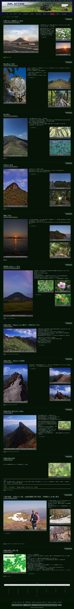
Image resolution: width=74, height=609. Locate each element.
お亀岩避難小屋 (8, 543)
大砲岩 (7, 404)
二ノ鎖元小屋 (8, 354)
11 (18, 589)
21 (46, 591)
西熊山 (24, 543)
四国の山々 (18, 22)
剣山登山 (6, 114)
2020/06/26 (6, 22)
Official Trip (11, 22)
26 (27, 593)
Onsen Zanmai (48, 0)
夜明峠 (7, 451)
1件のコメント (69, 62)
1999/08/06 (6, 552)
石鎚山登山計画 (9, 458)
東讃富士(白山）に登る (11, 267)
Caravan (43, 0)
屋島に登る (7, 215)
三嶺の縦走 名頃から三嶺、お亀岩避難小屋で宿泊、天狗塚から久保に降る (31, 497)
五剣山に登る (8, 165)
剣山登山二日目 (9, 64)
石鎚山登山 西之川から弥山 (13, 411)
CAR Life (29, 0)
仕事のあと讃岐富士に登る (13, 21)
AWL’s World (69, 0)
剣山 (6, 158)
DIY (56, 0)
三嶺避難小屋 (15, 543)
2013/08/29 (6, 268)
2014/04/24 (6, 217)
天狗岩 (9, 404)
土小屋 (11, 354)
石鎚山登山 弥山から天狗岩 (14, 361)
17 (8, 591)
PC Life (33, 0)
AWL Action (15, 4)
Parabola (36, 607)
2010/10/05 (6, 362)
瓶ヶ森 (15, 354)
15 (55, 589)
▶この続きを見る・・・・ (33, 77)
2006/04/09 (6, 498)
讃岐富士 (7, 57)
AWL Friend (11, 498)
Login (69, 10)
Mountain (60, 0)
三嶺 (11, 543)
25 (18, 593)
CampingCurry (38, 0)
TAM (23, 0)
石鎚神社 (16, 404)
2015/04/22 (6, 166)
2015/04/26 (6, 116)
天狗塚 (21, 543)
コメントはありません (68, 548)
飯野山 (10, 57)
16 (65, 589)
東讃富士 (11, 318)
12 (27, 589)
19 (27, 591)
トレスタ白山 (8, 318)
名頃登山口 (18, 543)
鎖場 (18, 451)
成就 (11, 451)
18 (18, 591)
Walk (15, 22)
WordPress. (41, 607)
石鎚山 (18, 354)
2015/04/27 (6, 65)
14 (46, 589)
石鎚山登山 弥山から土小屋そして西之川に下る (21, 325)
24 (8, 593)
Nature (53, 0)
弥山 (13, 354)
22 (55, 591)
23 (65, 591)
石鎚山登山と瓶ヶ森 (10, 550)
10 (8, 589)
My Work (64, 0)
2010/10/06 (6, 326)
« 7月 (36, 596)
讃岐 (14, 318)
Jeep (26, 0)
